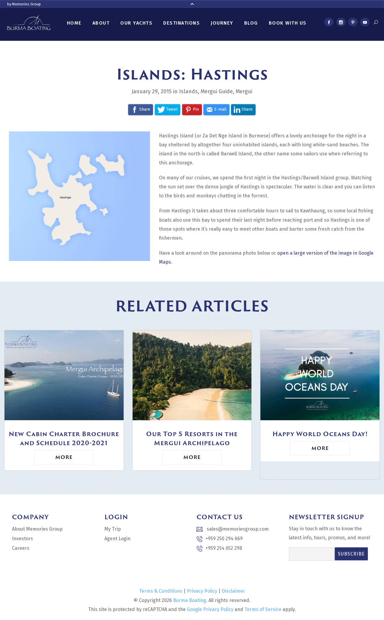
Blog (251, 23)
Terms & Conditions (160, 591)
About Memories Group (37, 529)
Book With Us (288, 23)
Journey (222, 23)
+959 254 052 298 (224, 548)
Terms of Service (262, 609)
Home (74, 23)
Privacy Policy (202, 591)
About (101, 23)
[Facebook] (328, 23)
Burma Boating (189, 600)
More (64, 457)
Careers (20, 548)
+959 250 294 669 (224, 538)
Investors (22, 538)
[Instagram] (340, 23)
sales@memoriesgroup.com (237, 529)
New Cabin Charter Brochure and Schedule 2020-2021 (64, 438)
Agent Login (117, 538)
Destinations (181, 23)
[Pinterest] (352, 23)
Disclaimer (233, 591)
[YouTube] (364, 23)
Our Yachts (136, 23)
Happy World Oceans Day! (320, 433)
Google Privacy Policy (210, 609)
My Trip (112, 529)
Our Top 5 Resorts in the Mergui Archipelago (192, 438)
